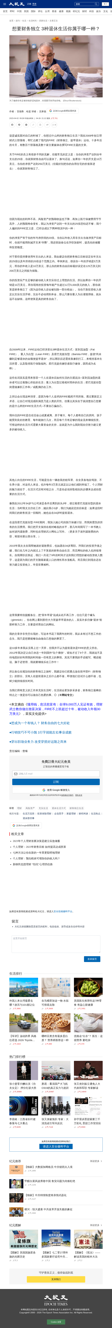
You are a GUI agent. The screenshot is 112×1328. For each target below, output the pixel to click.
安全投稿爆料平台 (63, 911)
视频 (68, 11)
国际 (33, 11)
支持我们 (56, 1279)
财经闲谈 (83, 813)
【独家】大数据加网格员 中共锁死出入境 (48, 1167)
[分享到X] (26, 125)
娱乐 (98, 11)
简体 (34, 4)
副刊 (18, 21)
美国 (26, 11)
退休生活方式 (59, 808)
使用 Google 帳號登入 (58, 790)
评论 (40, 11)
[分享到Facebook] (12, 125)
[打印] (40, 125)
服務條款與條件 (67, 795)
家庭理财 (71, 813)
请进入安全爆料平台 (56, 1146)
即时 (12, 11)
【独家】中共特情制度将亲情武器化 (45, 1195)
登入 (105, 4)
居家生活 (43, 21)
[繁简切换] (54, 125)
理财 (19, 808)
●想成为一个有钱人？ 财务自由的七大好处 (39, 723)
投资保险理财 (44, 813)
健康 (61, 11)
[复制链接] (33, 125)
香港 (54, 11)
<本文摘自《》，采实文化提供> (56, 709)
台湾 (47, 11)
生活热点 (95, 813)
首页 (5, 11)
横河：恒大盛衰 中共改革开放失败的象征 (48, 1209)
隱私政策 (78, 795)
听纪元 (76, 11)
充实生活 (43, 808)
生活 (24, 21)
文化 (105, 11)
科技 (91, 11)
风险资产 (30, 808)
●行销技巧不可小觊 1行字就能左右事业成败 (40, 732)
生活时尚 (33, 21)
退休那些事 (28, 818)
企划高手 (59, 813)
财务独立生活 (77, 808)
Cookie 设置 (56, 1322)
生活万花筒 (28, 813)
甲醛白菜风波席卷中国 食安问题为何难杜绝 (49, 1181)
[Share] (11, 1008)
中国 (19, 11)
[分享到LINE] (19, 125)
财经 (84, 11)
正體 (29, 4)
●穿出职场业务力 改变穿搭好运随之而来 (38, 741)
